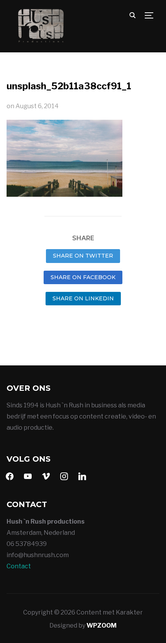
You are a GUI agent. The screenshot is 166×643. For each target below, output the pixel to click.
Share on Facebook (83, 277)
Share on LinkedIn (83, 298)
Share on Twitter (83, 255)
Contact (19, 566)
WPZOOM (101, 625)
